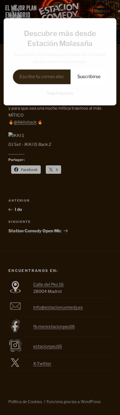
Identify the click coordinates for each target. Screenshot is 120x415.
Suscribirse (88, 76)
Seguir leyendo (60, 93)
